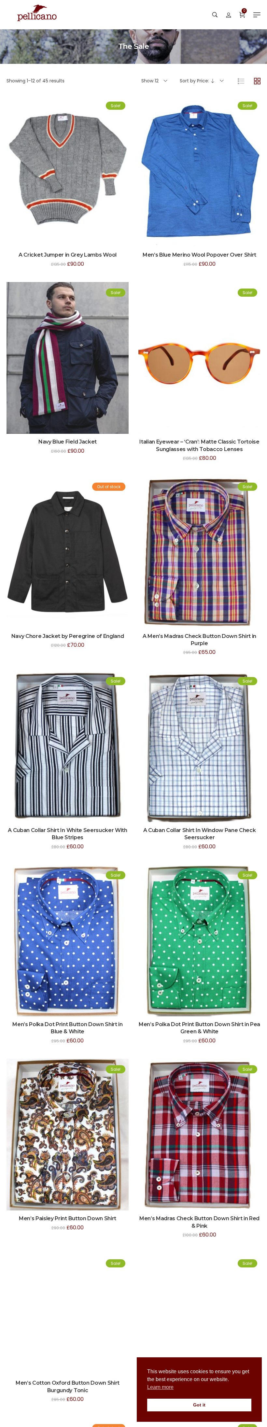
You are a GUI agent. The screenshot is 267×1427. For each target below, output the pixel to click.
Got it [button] (199, 1404)
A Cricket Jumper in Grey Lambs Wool (68, 255)
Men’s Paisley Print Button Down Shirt (67, 1218)
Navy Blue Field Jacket (67, 442)
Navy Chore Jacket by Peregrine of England (67, 636)
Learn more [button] (160, 1387)
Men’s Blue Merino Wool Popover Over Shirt (199, 255)
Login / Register (228, 15)
